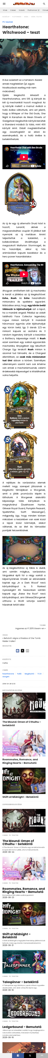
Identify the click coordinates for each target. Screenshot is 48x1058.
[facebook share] (17, 650)
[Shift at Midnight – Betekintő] (24, 781)
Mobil (26, 17)
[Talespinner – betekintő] (24, 962)
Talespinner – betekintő (20, 982)
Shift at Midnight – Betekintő (20, 797)
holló (19, 673)
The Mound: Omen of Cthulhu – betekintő (18, 842)
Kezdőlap (5, 17)
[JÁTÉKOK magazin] (24, 4)
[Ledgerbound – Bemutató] (24, 1006)
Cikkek (13, 10)
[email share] (27, 650)
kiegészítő (29, 673)
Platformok (32, 10)
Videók (22, 10)
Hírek (5, 10)
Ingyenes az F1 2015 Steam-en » (30, 628)
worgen (5, 676)
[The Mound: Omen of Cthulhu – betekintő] (24, 706)
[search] (44, 3)
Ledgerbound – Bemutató (21, 1027)
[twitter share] (22, 650)
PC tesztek (7, 22)
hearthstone (8, 673)
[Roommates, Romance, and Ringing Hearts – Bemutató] (24, 743)
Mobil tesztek (36, 17)
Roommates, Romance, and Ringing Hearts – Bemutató (20, 761)
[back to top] (42, 1048)
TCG (39, 673)
